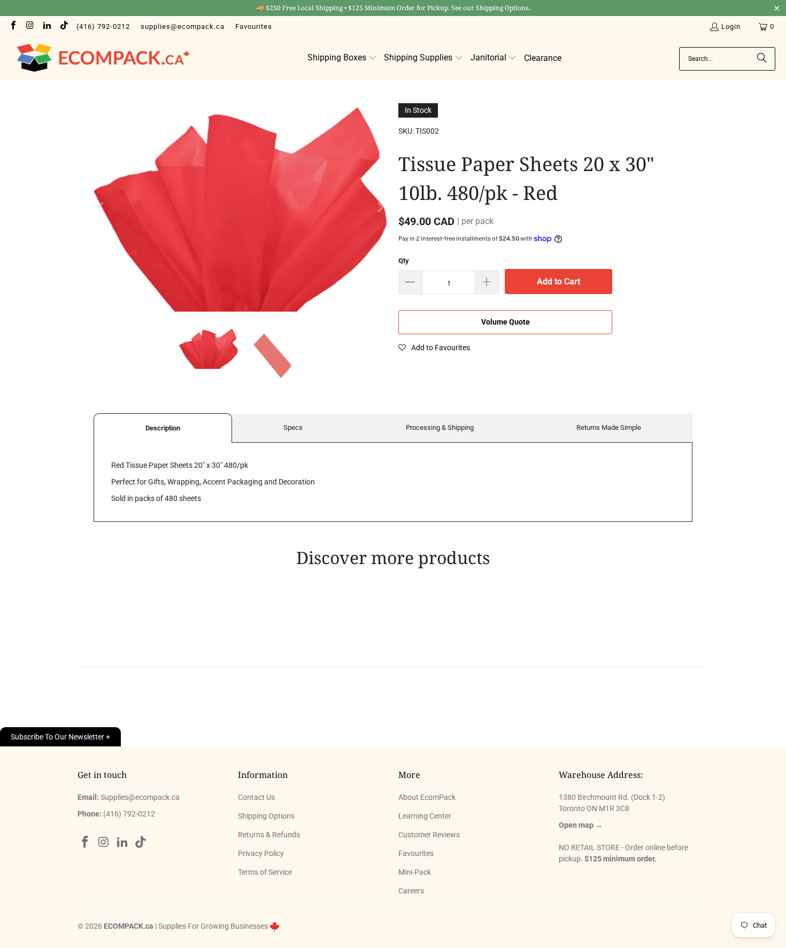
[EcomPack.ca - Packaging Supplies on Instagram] (29, 26)
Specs (293, 427)
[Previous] (101, 207)
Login (731, 26)
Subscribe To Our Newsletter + (60, 737)
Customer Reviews (429, 834)
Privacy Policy (261, 853)
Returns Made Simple (608, 427)
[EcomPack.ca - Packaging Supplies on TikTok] (63, 26)
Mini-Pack (414, 872)
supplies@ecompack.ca (183, 26)
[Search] (762, 59)
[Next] (379, 207)
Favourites (253, 26)
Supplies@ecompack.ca (140, 797)
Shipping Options (266, 816)
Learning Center (424, 816)
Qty (403, 261)
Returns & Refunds (269, 834)
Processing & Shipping (440, 427)
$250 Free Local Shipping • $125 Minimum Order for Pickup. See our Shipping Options (393, 7)
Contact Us (256, 797)
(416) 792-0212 (103, 26)
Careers (411, 891)
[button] (342, 58)
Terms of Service (265, 872)
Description (162, 428)
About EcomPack (427, 797)
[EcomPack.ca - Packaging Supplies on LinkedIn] (46, 26)
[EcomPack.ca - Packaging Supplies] (100, 58)
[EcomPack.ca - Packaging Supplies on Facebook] (13, 26)
